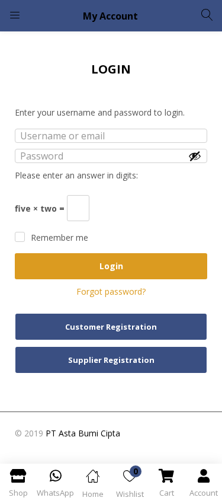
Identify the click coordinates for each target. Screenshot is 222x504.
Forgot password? (111, 291)
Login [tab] (111, 69)
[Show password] (194, 155)
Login (111, 266)
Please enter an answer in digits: (76, 175)
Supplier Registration (111, 360)
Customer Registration (111, 326)
